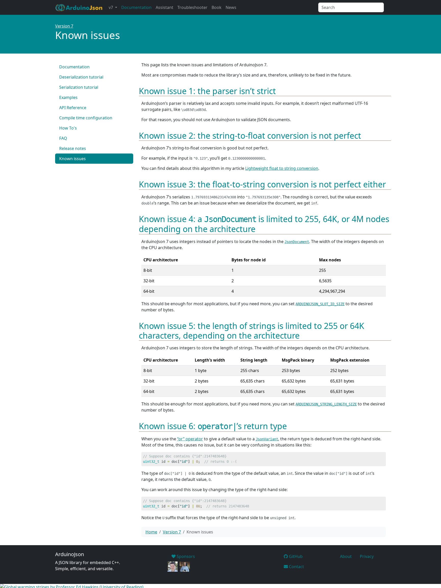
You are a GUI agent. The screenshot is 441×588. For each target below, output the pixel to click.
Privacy (367, 556)
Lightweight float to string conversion (281, 168)
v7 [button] (111, 7)
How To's (68, 128)
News (231, 7)
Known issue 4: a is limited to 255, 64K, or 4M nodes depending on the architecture (264, 223)
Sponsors (185, 556)
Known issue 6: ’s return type (213, 425)
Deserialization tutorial (81, 77)
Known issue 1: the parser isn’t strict (207, 90)
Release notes (72, 148)
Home (151, 532)
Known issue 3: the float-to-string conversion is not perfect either (262, 184)
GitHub (295, 556)
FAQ (63, 138)
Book (217, 7)
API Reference (72, 107)
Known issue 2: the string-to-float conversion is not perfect (250, 135)
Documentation (136, 7)
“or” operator (190, 439)
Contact (296, 566)
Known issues (72, 158)
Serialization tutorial (78, 87)
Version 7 (64, 26)
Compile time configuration (85, 118)
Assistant (164, 7)
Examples (68, 97)
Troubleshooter (192, 7)
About (346, 556)
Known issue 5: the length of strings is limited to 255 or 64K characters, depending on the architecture (251, 330)
